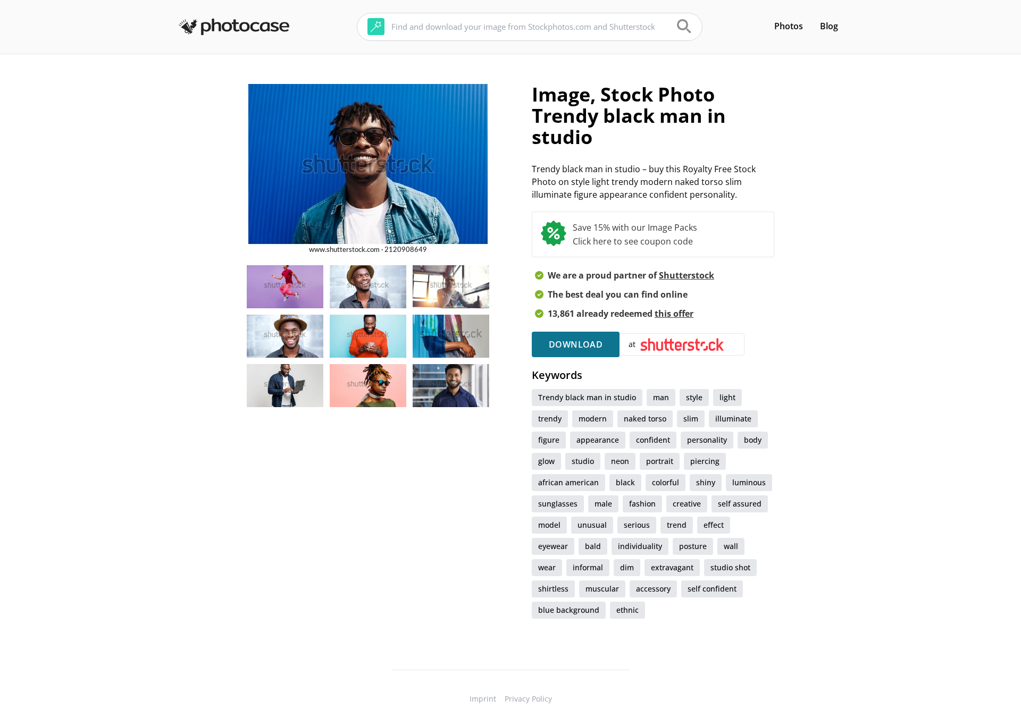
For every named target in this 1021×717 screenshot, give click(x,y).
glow (546, 461)
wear (547, 567)
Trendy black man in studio (587, 397)
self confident (712, 589)
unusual (592, 525)
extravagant (672, 567)
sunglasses (558, 504)
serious (637, 525)
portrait (659, 461)
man (661, 397)
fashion (642, 504)
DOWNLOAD (575, 344)
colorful (665, 482)
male (603, 504)
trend (677, 525)
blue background (568, 610)
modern (593, 419)
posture (693, 546)
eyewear (553, 546)
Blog (829, 26)
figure (548, 440)
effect (714, 525)
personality (707, 440)
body (752, 440)
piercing (704, 461)
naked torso (645, 419)
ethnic (627, 610)
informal (588, 567)
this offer (674, 313)
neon (620, 461)
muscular (602, 589)
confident (653, 440)
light (727, 397)
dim (627, 567)
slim (690, 419)
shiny (705, 482)
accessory (653, 589)
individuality (640, 546)
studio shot (730, 567)
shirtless (553, 589)
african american (568, 482)
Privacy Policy (528, 699)
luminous (749, 482)
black (625, 482)
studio (583, 461)
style (694, 397)
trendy (550, 419)
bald (593, 546)
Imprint (483, 699)
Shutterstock (686, 275)
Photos (788, 26)
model (549, 525)
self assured (739, 504)
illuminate (733, 419)
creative (687, 504)
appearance (597, 440)
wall (731, 546)
